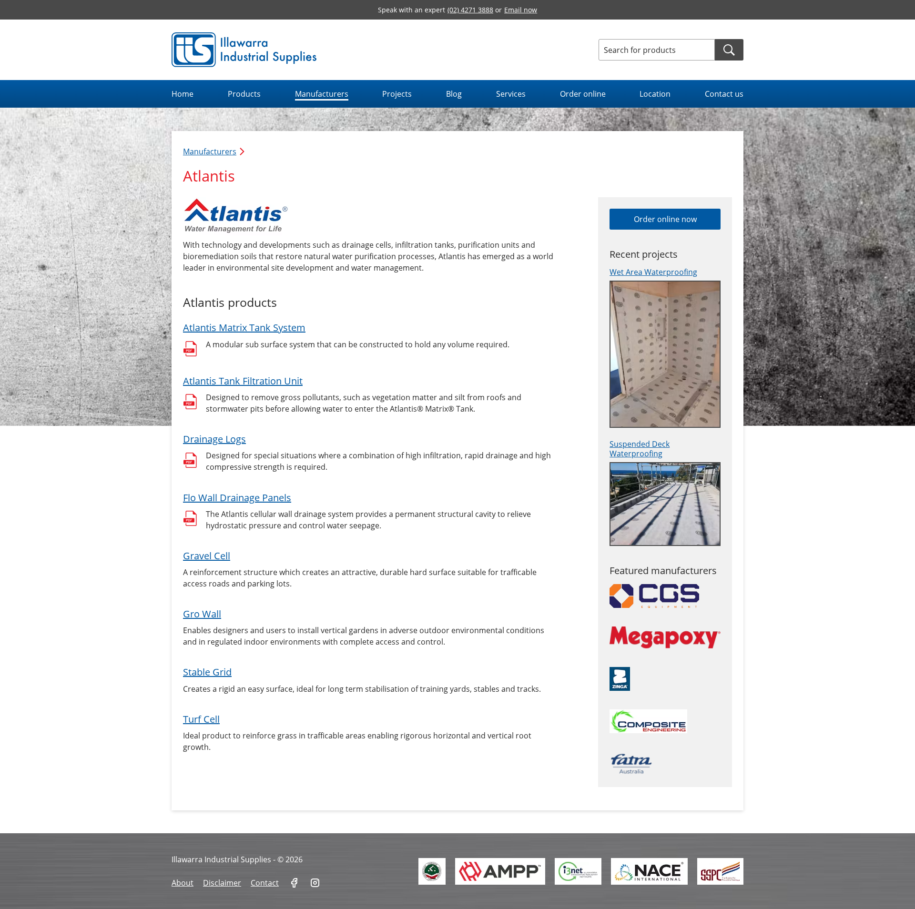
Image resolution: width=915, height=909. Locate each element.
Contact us (724, 94)
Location (655, 94)
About (182, 883)
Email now (520, 9)
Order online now (665, 219)
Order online (583, 94)
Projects (397, 94)
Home (182, 94)
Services (511, 94)
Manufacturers (321, 94)
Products (244, 94)
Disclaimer (222, 883)
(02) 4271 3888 (470, 9)
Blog (454, 94)
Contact (265, 883)
